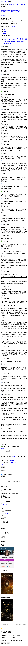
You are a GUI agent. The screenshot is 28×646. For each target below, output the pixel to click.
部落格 (5, 31)
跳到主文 (3, 15)
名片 (4, 33)
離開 (8, 643)
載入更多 (3, 467)
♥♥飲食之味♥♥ (13, 462)
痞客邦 (14, 456)
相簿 (4, 29)
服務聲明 (16, 626)
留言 (17, 456)
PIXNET (6, 624)
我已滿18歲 (3, 643)
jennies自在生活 (4, 448)
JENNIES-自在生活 (10, 11)
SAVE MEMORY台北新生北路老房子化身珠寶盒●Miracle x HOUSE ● (15, 41)
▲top (2, 464)
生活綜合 (12, 26)
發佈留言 (3, 476)
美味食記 (11, 460)
